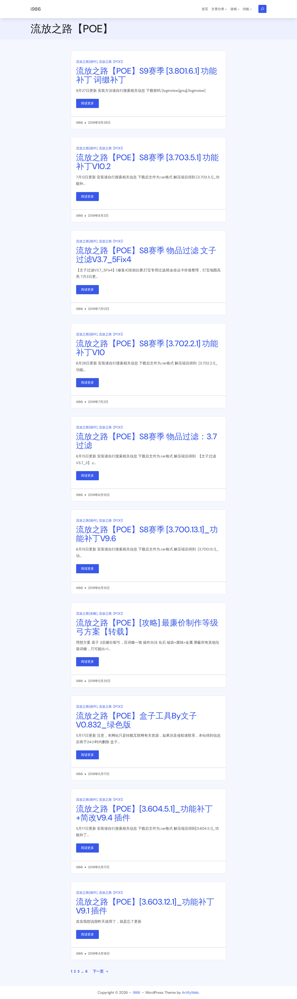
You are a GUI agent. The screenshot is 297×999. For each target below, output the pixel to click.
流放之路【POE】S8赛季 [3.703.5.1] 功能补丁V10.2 (147, 162)
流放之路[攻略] (86, 613)
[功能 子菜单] (251, 9)
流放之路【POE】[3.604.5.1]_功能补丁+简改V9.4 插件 (144, 813)
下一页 (100, 971)
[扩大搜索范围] (262, 9)
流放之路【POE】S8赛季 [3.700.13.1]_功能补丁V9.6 (147, 534)
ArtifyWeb (190, 992)
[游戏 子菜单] (239, 9)
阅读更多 (90, 104)
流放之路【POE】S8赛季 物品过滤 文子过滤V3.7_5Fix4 (146, 255)
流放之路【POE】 (111, 62)
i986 (36, 9)
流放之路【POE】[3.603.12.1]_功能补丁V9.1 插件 (145, 906)
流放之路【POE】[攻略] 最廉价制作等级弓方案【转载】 (147, 627)
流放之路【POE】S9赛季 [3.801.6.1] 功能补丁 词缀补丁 (146, 75)
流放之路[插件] (86, 62)
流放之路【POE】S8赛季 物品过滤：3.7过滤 (146, 441)
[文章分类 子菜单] (226, 9)
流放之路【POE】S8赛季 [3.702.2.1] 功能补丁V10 (147, 348)
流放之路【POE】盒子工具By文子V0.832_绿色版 (136, 720)
